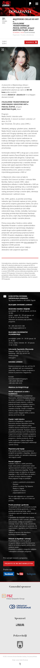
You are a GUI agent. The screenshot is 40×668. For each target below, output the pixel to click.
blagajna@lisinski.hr (19, 328)
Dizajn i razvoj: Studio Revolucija (20, 660)
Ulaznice (30, 42)
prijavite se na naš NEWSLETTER (19, 563)
